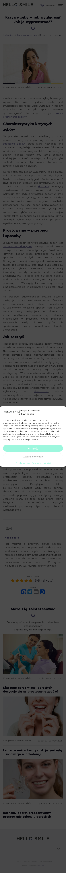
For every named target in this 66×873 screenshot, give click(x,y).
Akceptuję (33, 448)
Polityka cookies (23, 463)
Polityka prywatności (41, 463)
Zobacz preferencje (33, 456)
